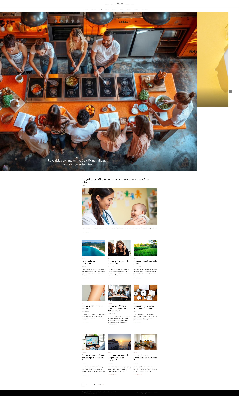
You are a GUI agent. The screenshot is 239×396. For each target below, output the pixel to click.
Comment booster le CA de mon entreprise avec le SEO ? (93, 357)
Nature (136, 10)
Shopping (114, 10)
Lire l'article (85, 232)
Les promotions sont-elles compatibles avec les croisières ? (118, 357)
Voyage (106, 10)
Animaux (129, 10)
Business (93, 10)
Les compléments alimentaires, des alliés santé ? (145, 357)
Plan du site (149, 393)
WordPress (93, 394)
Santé (100, 10)
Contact (155, 393)
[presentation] (8, 91)
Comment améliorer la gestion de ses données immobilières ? (117, 308)
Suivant (100, 384)
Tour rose (119, 3)
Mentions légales (140, 393)
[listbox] (119, 91)
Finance (122, 10)
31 (95, 384)
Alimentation (144, 10)
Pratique (85, 10)
